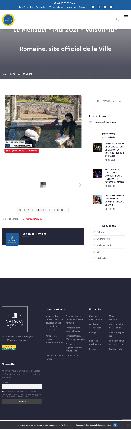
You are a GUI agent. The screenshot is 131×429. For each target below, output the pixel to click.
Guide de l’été (115, 349)
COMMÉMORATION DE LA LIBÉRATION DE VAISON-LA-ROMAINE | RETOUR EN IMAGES (114, 149)
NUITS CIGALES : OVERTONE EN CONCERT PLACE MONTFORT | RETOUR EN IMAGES (114, 175)
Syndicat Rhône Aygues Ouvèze (73, 329)
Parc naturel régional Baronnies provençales (75, 347)
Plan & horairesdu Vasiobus (116, 326)
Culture (100, 232)
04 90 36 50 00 (65, 3)
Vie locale (101, 258)
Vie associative (56, 7)
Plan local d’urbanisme (95, 342)
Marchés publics (25, 7)
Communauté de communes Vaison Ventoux (74, 319)
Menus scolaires (113, 318)
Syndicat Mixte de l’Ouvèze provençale (75, 337)
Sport (99, 252)
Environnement (104, 239)
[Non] (128, 425)
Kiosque (82, 7)
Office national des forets (55, 357)
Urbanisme (71, 7)
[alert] (109, 122)
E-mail (5, 382)
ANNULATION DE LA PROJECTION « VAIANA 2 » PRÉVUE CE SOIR (114, 200)
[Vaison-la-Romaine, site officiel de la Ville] (8, 19)
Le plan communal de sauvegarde (117, 342)
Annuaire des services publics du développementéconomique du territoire (54, 323)
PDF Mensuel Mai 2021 (32, 219)
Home (5, 74)
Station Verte (72, 355)
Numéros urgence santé (117, 334)
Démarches (41, 7)
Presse (92, 349)
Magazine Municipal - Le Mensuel (23, 151)
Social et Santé (104, 245)
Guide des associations (95, 326)
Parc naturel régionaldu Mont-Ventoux (54, 339)
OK (115, 425)
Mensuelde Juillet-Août (96, 318)
